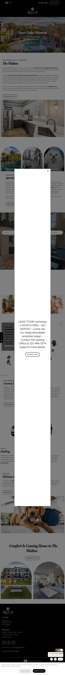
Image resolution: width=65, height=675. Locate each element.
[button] (32, 354)
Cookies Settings (25, 671)
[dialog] (32, 337)
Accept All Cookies (39, 671)
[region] (32, 668)
